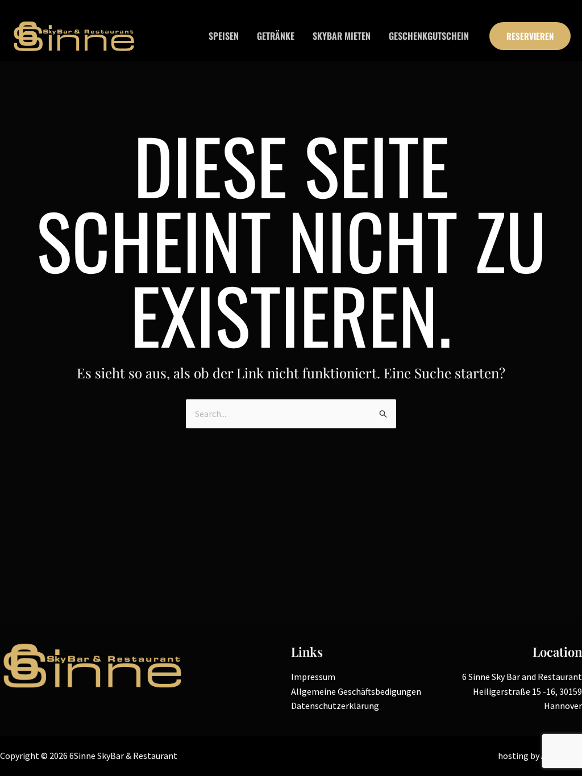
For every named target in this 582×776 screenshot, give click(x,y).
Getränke (275, 36)
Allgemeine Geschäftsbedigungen (356, 691)
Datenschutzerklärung (335, 705)
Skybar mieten (342, 36)
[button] (530, 36)
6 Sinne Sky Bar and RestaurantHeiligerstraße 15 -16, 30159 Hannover (522, 691)
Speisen (224, 36)
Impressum (313, 676)
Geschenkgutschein (429, 36)
